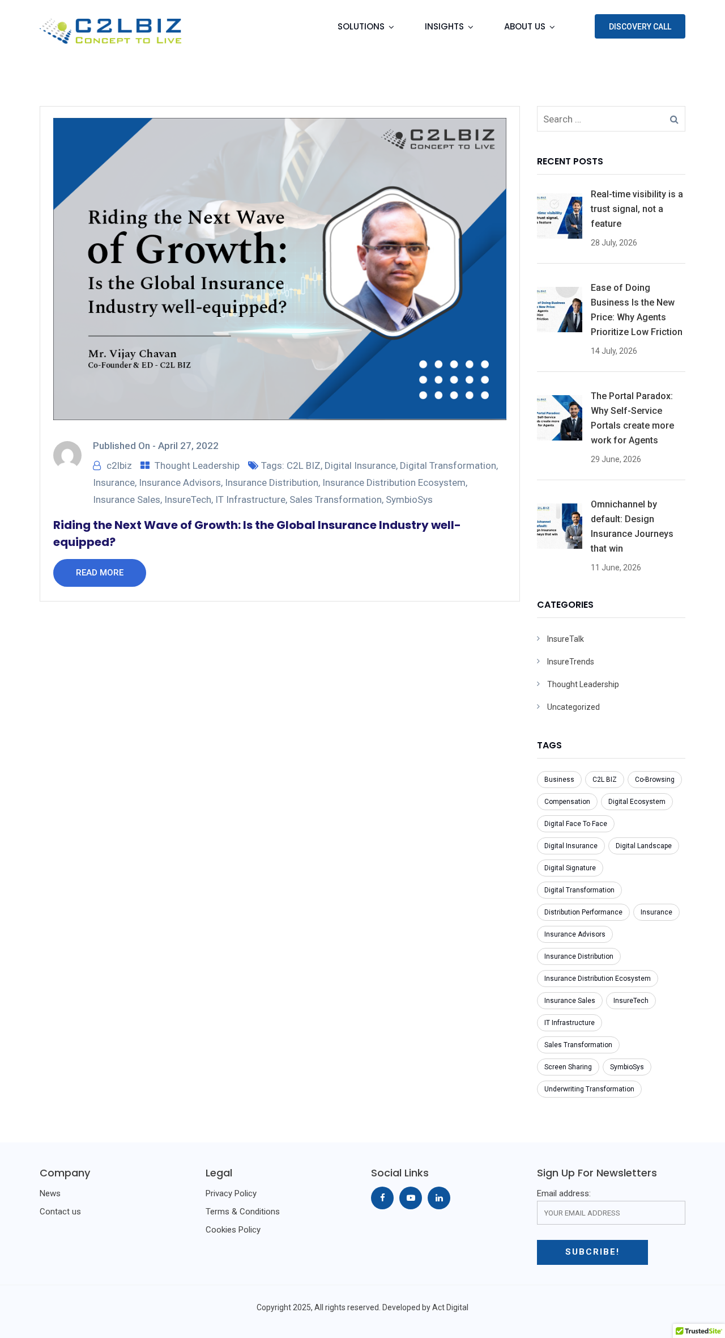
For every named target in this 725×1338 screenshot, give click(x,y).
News (50, 1193)
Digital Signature (570, 868)
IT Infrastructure (250, 499)
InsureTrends (570, 661)
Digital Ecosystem (637, 802)
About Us (524, 26)
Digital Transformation (448, 465)
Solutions (361, 26)
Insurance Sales (126, 499)
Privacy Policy (231, 1193)
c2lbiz (119, 465)
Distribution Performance (583, 912)
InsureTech (187, 499)
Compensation (567, 802)
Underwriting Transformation (589, 1089)
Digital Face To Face (575, 824)
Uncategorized (573, 707)
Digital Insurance (360, 465)
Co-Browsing (655, 780)
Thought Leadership (197, 465)
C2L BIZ (304, 465)
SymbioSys (409, 499)
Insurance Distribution (271, 482)
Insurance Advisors (180, 482)
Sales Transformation (335, 499)
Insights (444, 26)
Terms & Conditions (243, 1211)
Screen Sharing (568, 1067)
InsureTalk (565, 638)
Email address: (564, 1193)
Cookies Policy (233, 1230)
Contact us (60, 1211)
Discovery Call (640, 26)
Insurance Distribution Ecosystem (394, 482)
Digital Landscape (644, 846)
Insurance (114, 482)
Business (559, 780)
